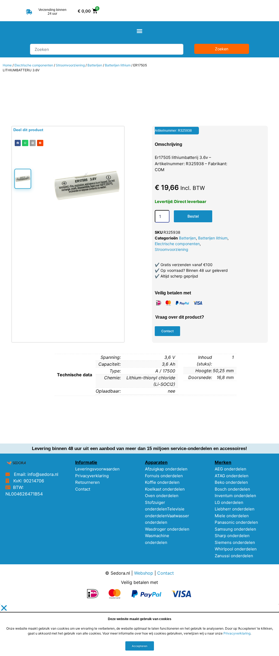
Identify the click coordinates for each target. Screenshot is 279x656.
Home (7, 65)
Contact (82, 489)
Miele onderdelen (232, 515)
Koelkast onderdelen (165, 489)
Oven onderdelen (161, 495)
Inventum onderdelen (235, 495)
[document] (139, 630)
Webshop (143, 573)
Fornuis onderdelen (164, 475)
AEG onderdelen (230, 469)
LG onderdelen (229, 502)
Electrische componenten (33, 65)
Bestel (193, 216)
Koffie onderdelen (162, 482)
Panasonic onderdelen (236, 522)
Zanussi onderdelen (234, 555)
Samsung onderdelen (235, 529)
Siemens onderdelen (235, 542)
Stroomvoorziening (70, 65)
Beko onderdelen (231, 482)
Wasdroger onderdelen (167, 529)
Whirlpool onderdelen (236, 549)
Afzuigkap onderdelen (166, 469)
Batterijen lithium (118, 65)
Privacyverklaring (92, 475)
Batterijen (94, 65)
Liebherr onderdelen (234, 509)
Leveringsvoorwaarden (97, 469)
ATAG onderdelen (231, 475)
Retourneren (87, 482)
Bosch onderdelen (232, 489)
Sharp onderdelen (232, 535)
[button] (139, 31)
